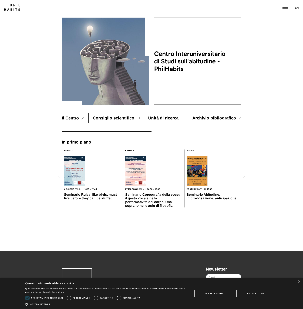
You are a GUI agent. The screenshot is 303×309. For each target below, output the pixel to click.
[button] (58, 176)
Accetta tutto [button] (214, 293)
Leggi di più (58, 292)
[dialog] (151, 293)
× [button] (299, 281)
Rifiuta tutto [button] (255, 293)
